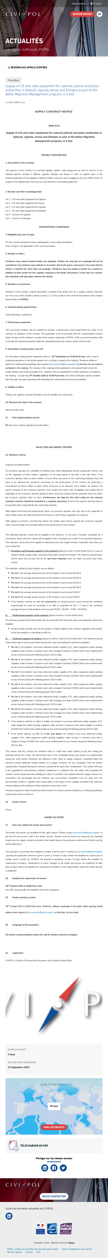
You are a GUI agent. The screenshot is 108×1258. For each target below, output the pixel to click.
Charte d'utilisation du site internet (77, 1249)
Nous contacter (79, 3)
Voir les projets (54, 1127)
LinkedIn (44, 1167)
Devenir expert (82, 14)
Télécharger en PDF (34, 1145)
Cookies (29, 1252)
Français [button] (97, 3)
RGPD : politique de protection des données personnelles (32, 1249)
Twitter (63, 1167)
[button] (54, 1006)
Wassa (72, 1242)
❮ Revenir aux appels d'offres (27, 67)
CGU (38, 1252)
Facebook (54, 1167)
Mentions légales (14, 1252)
